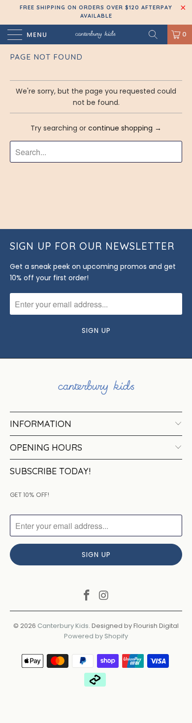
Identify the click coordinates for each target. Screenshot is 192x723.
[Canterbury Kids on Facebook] (87, 596)
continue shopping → (124, 128)
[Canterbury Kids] (96, 34)
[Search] (156, 34)
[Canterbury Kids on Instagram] (104, 596)
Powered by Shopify (96, 636)
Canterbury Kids (63, 625)
